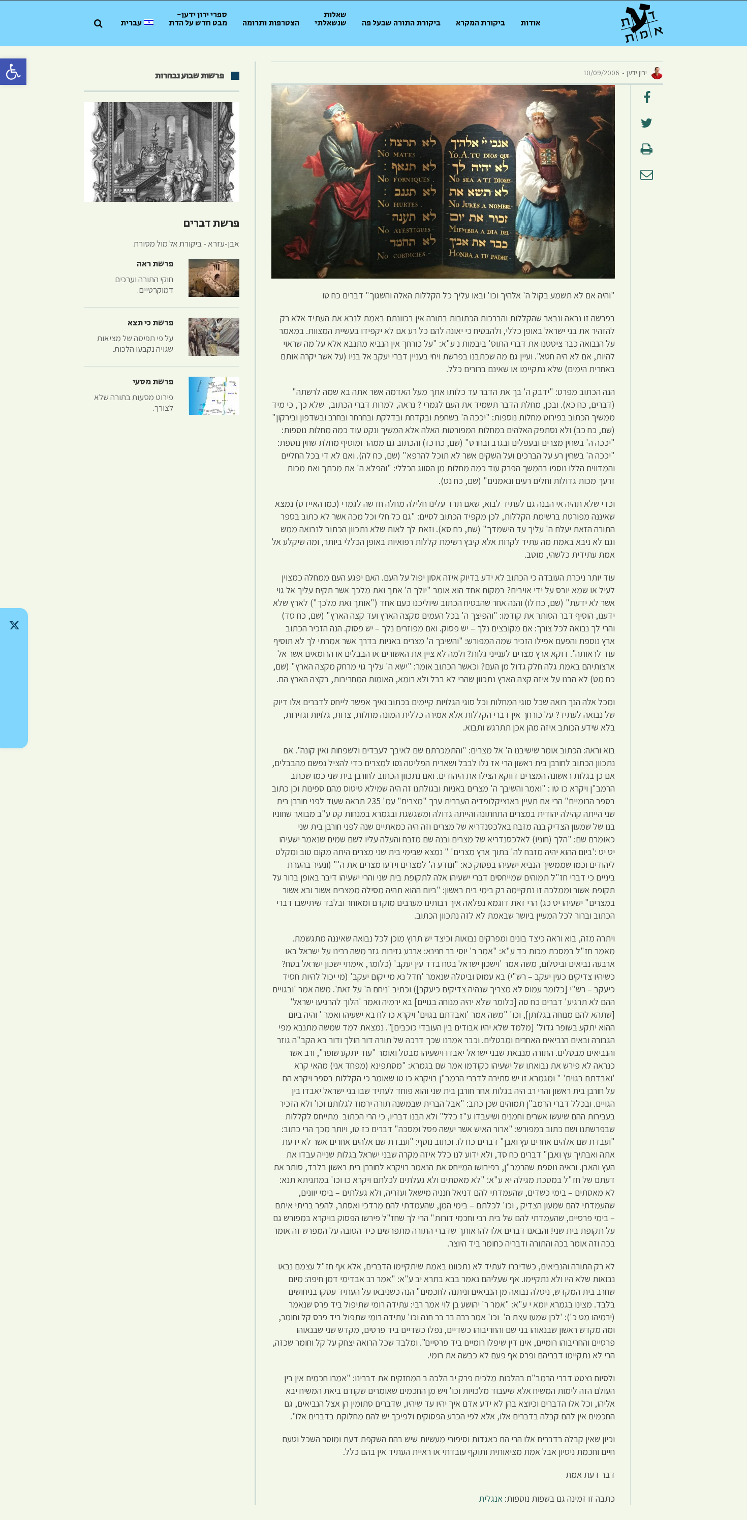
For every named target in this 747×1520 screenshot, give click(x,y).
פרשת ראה (155, 264)
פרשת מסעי (153, 382)
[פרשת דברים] (161, 152)
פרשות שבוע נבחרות (189, 76)
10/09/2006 (601, 72)
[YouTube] (14, 731)
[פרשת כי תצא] (214, 337)
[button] (13, 71)
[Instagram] (14, 678)
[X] (14, 625)
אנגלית (491, 1498)
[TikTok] (14, 652)
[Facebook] (14, 704)
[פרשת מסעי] (214, 396)
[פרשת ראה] (214, 278)
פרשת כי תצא (150, 323)
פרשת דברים (211, 224)
